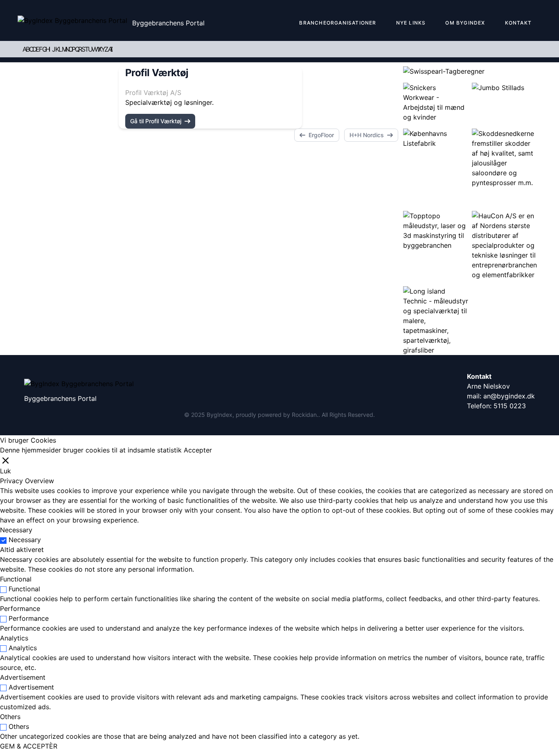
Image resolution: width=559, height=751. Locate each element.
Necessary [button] (16, 530)
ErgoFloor (321, 134)
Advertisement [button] (22, 677)
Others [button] (10, 717)
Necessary (25, 540)
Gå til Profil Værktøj (155, 121)
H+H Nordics (366, 134)
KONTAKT (518, 23)
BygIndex (219, 414)
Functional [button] (16, 579)
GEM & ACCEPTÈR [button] (28, 746)
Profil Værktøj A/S (153, 92)
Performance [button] (20, 608)
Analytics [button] (14, 638)
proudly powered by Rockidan (276, 414)
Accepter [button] (198, 450)
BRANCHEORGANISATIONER (337, 23)
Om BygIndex (465, 23)
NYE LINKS (411, 23)
